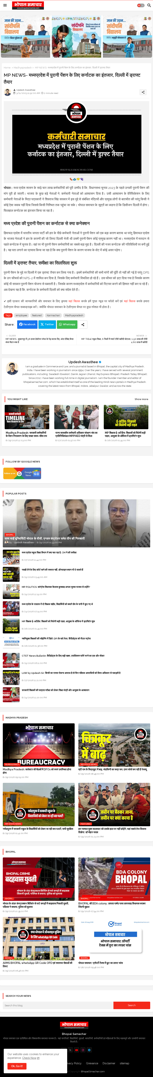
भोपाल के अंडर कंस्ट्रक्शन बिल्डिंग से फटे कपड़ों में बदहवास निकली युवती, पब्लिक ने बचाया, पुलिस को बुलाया (36, 905)
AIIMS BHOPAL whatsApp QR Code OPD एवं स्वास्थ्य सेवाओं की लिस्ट (37, 964)
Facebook (29, 324)
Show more (141, 399)
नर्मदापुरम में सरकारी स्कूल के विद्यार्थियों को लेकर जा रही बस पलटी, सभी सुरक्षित (38, 828)
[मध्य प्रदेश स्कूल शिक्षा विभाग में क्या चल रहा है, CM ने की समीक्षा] (11, 557)
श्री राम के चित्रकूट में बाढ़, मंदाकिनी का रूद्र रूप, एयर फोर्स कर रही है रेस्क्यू (112, 769)
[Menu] (5, 5)
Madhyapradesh (23, 67)
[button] (141, 5)
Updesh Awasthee (83, 362)
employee (21, 315)
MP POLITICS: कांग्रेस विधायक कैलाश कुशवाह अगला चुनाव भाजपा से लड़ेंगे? (56, 587)
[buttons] (70, 1049)
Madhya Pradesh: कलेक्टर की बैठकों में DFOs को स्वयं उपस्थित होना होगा (37, 771)
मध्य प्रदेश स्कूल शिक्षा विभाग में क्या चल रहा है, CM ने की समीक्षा (49, 552)
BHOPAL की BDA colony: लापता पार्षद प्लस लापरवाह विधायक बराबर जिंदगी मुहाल (112, 905)
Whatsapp (69, 324)
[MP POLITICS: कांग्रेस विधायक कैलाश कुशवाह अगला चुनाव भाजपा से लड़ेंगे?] (11, 591)
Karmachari (53, 315)
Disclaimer (109, 1063)
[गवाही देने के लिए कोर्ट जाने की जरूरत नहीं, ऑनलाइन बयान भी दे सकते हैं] (11, 574)
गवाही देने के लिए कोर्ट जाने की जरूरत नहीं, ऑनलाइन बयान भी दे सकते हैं (52, 569)
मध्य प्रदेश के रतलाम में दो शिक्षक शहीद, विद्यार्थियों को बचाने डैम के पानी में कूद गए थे (57, 604)
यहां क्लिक (74, 301)
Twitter (49, 324)
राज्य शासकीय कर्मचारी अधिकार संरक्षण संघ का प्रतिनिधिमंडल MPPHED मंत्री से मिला (76, 434)
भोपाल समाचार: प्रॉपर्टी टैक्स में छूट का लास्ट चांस (100, 962)
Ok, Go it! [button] (17, 1066)
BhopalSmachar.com (93, 1071)
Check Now (29, 1057)
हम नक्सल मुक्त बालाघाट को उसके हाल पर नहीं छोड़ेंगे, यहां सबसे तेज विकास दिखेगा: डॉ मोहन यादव (112, 830)
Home (7, 67)
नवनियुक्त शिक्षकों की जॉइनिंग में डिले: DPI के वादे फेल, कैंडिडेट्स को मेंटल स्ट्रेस (56, 638)
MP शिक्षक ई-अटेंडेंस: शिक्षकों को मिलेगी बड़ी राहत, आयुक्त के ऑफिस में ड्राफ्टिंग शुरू (125, 434)
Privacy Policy (73, 1063)
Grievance (92, 1063)
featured (37, 315)
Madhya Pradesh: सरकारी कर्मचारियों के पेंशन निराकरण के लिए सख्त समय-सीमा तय (26, 434)
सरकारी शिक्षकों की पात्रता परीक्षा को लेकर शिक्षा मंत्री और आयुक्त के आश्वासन (55, 690)
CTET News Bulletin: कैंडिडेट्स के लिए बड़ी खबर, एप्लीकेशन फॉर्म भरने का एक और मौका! (63, 655)
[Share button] (82, 324)
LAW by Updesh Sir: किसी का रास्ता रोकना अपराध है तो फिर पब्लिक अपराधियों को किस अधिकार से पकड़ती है (71, 673)
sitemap (124, 1063)
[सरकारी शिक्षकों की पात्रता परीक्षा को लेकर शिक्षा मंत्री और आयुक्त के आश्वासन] (11, 694)
